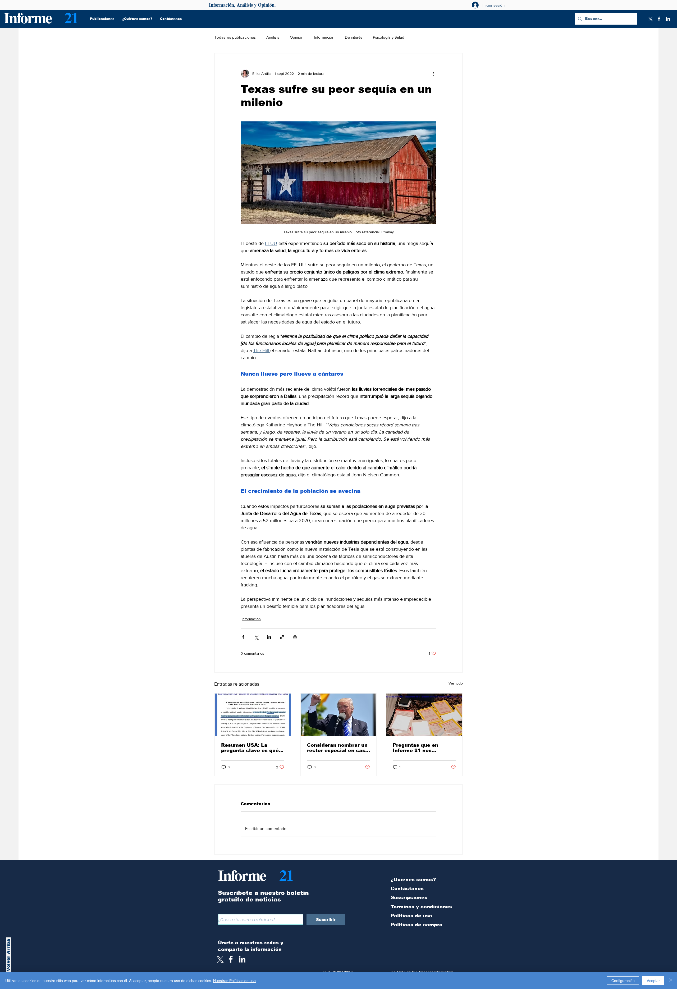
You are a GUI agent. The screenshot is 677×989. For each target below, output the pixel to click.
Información (324, 37)
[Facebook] (659, 19)
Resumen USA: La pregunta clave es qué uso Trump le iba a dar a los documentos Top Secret (252, 747)
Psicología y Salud (388, 37)
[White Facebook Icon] (230, 959)
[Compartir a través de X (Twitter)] (256, 637)
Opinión (296, 37)
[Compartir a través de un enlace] (282, 637)
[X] (650, 19)
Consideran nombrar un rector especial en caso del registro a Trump (337, 747)
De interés (353, 37)
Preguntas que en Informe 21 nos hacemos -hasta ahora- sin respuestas (422, 747)
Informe (28, 17)
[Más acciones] (433, 73)
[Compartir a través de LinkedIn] (269, 637)
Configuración (623, 980)
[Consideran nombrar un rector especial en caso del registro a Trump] (339, 715)
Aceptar (653, 980)
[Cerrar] (670, 980)
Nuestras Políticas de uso (234, 980)
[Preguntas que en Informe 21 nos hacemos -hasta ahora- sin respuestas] (424, 715)
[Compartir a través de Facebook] (243, 637)
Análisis (272, 37)
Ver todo (456, 683)
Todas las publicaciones (235, 37)
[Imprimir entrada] (295, 637)
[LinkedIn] (668, 19)
